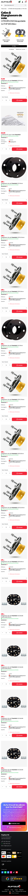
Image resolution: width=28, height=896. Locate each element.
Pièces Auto (4, 8)
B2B (10, 891)
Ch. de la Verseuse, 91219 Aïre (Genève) (6, 836)
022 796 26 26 (6, 841)
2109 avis (12, 880)
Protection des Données (21, 891)
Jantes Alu (7, 889)
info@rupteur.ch (7, 845)
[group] (6, 35)
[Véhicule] (19, 1)
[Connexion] (22, 1)
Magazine (21, 889)
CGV (13, 891)
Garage (16, 889)
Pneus (12, 889)
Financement (4, 891)
